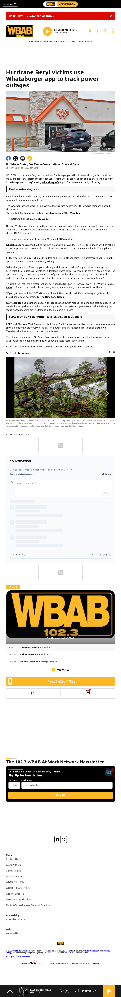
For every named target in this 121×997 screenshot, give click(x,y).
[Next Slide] (106, 393)
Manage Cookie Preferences (18, 957)
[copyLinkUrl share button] (29, 158)
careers (68, 953)
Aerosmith (60, 32)
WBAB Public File (15, 882)
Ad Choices (49, 953)
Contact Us (12, 859)
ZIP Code (12, 780)
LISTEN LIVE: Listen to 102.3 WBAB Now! (32, 16)
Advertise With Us (15, 919)
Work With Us (13, 865)
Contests (62, 41)
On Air (52, 41)
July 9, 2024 (43, 219)
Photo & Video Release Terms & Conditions (29, 905)
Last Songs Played (37, 41)
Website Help (13, 933)
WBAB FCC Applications (19, 888)
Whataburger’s (50, 182)
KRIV (60, 239)
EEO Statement (14, 876)
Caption (106, 149)
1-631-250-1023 (62, 681)
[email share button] (22, 158)
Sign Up (60, 795)
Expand (13, 353)
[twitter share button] (15, 158)
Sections (8, 4)
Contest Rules (13, 870)
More (89, 41)
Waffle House (14, 303)
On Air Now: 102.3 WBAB (60, 638)
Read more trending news (24, 189)
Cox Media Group (19, 951)
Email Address (27, 780)
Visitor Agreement (91, 951)
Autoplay (25, 353)
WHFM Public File (15, 893)
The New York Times (52, 297)
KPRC (9, 258)
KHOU (18, 233)
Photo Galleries (77, 41)
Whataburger (14, 245)
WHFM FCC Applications (19, 899)
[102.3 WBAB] (60, 4)
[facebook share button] (8, 158)
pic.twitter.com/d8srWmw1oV (63, 213)
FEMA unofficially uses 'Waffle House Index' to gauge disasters (45, 317)
